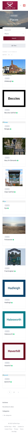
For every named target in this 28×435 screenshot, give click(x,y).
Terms (21, 429)
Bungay (7, 129)
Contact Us (21, 426)
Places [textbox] (7, 34)
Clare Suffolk (9, 192)
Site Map (14, 431)
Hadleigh (7, 302)
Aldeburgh (8, 81)
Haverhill (7, 366)
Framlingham (9, 271)
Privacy (16, 429)
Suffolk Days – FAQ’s (10, 426)
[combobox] (14, 34)
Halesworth (8, 334)
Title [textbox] (9, 54)
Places (7, 78)
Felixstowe (8, 240)
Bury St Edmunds (10, 160)
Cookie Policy (8, 429)
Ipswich (7, 382)
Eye (5, 208)
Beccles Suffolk (10, 113)
